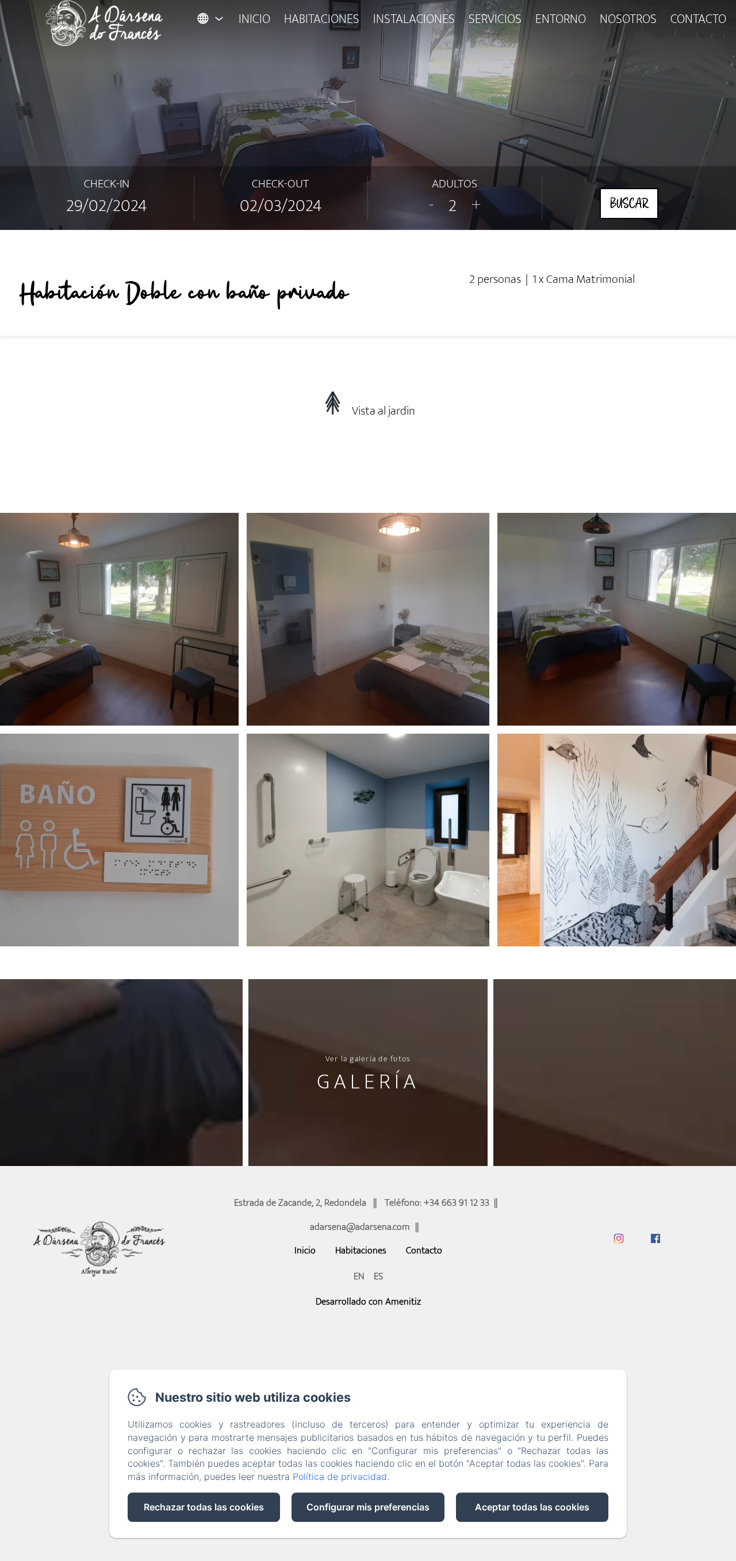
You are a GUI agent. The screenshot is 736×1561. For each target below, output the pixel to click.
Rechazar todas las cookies (204, 1507)
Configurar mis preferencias (368, 1507)
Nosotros (628, 19)
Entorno (560, 19)
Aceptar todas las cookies (532, 1507)
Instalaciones (414, 19)
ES (378, 1276)
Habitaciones (321, 19)
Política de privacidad (340, 1476)
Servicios (495, 19)
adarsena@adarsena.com (360, 1227)
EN (359, 1276)
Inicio (254, 19)
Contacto (698, 19)
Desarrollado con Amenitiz (368, 1302)
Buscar (629, 203)
